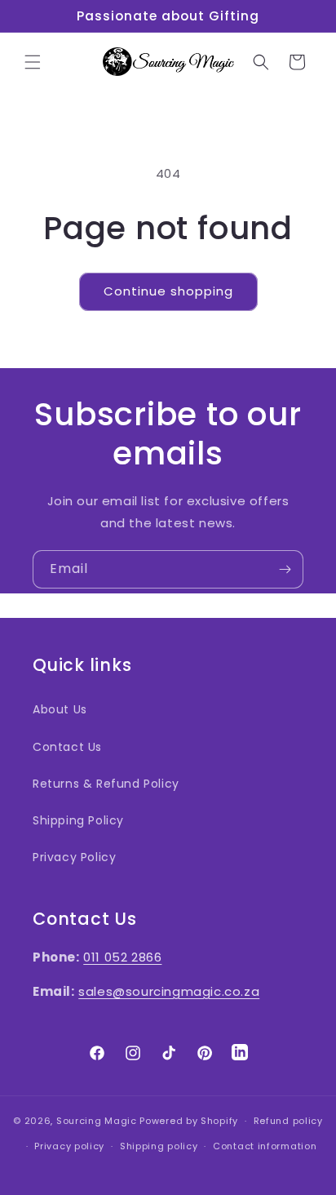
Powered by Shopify (188, 1120)
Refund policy (288, 1120)
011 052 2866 (122, 957)
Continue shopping (168, 291)
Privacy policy (69, 1146)
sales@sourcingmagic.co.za (168, 991)
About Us (60, 709)
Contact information (264, 1146)
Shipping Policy (78, 820)
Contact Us (67, 747)
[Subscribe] (285, 569)
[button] (33, 62)
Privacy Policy (74, 857)
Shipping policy (159, 1146)
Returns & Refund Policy (106, 783)
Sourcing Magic (96, 1120)
